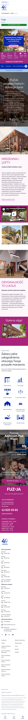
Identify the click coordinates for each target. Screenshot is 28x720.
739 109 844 (7, 572)
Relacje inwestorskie (20, 640)
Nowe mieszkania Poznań (5, 661)
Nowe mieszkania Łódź (5, 656)
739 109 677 (7, 567)
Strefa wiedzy (18, 643)
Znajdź (14, 718)
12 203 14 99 (7, 593)
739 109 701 (7, 562)
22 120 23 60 (7, 607)
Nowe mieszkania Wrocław (5, 665)
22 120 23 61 (7, 581)
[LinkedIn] (9, 635)
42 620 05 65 (19, 70)
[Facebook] (2, 635)
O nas (16, 646)
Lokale (3, 643)
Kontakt (17, 652)
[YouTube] (13, 635)
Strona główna (5, 13)
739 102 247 (6, 558)
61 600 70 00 (7, 602)
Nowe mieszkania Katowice (5, 670)
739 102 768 (7, 553)
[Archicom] (14, 7)
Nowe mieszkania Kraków (5, 675)
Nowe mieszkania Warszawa (5, 651)
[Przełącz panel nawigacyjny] (5, 717)
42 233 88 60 (7, 597)
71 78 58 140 (7, 611)
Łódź (12, 13)
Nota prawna (4, 689)
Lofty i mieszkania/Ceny (19, 66)
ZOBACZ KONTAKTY (7, 513)
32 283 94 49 (7, 588)
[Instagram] (6, 635)
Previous (3, 234)
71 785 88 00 (7, 621)
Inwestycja (8, 66)
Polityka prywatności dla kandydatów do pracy (12, 695)
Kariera (17, 649)
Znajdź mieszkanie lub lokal (6, 647)
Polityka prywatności (6, 692)
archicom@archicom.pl (9, 624)
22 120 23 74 (7, 616)
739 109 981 (7, 576)
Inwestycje (3, 640)
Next (25, 234)
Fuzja (2, 66)
